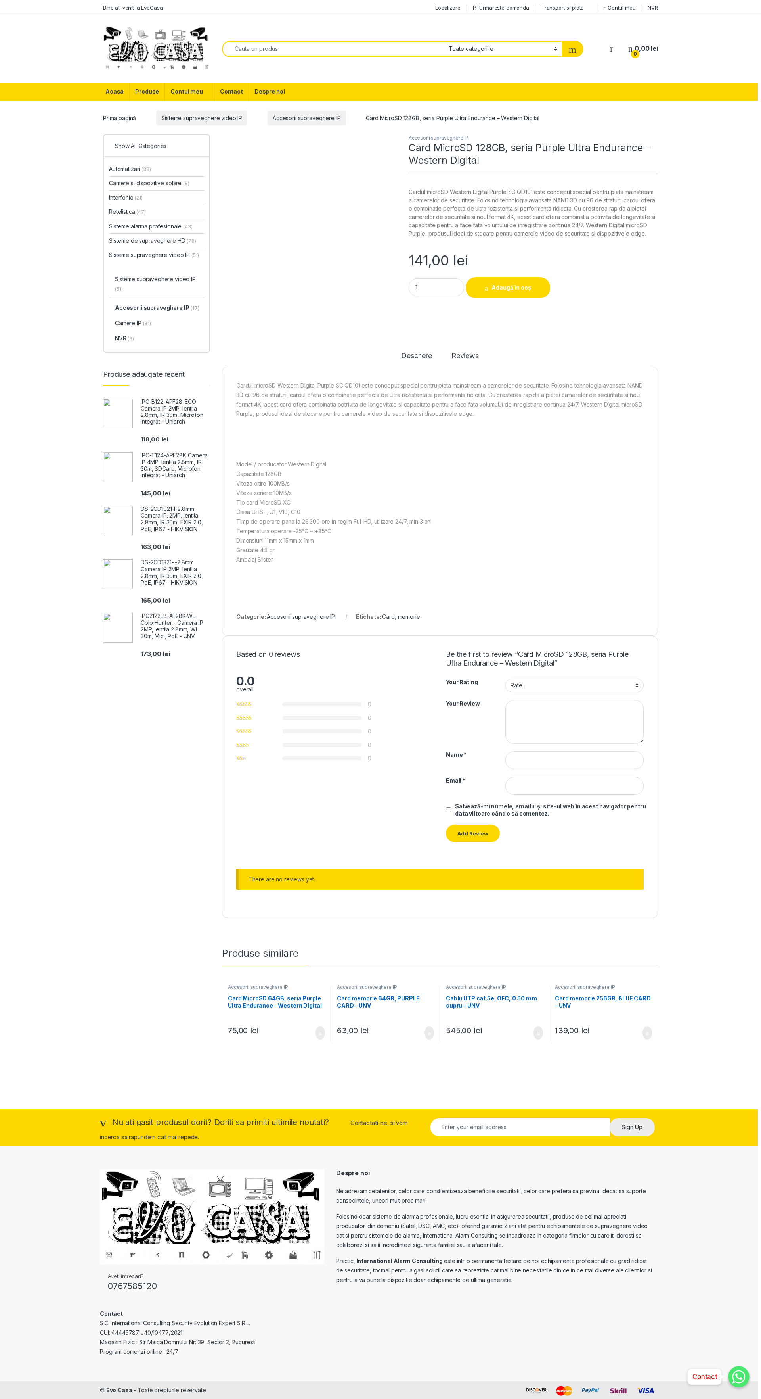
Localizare (448, 7)
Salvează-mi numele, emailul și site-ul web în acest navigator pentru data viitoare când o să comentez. (550, 810)
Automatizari (130, 168)
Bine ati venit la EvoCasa (133, 7)
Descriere (416, 356)
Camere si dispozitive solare (149, 183)
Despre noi (269, 91)
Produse (147, 91)
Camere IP (133, 323)
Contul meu (621, 7)
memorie (409, 616)
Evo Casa (119, 1390)
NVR (653, 7)
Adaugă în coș (511, 287)
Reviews (465, 356)
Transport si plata (562, 7)
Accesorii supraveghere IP (307, 118)
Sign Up (632, 1127)
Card (388, 616)
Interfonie (126, 197)
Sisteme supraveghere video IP (201, 118)
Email (455, 780)
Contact (231, 91)
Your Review (463, 703)
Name (456, 754)
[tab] (416, 359)
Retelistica (127, 211)
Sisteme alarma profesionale (151, 226)
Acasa (114, 91)
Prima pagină (119, 118)
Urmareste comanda (504, 7)
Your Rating (462, 682)
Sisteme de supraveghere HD (152, 240)
